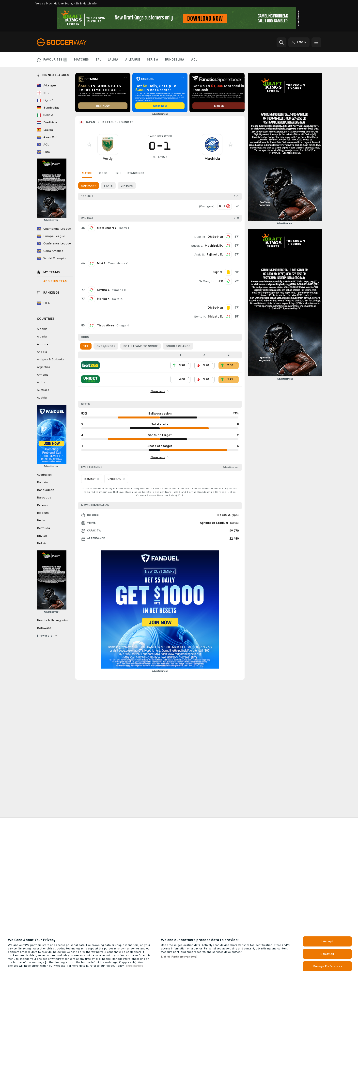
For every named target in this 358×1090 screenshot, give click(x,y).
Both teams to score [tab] (140, 346)
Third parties (134, 965)
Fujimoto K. (215, 254)
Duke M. (199, 237)
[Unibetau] (90, 379)
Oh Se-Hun (215, 237)
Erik (220, 281)
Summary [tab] (88, 185)
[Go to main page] (71, 42)
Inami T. (124, 228)
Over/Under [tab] (105, 346)
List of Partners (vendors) (179, 956)
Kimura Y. (103, 290)
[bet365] (90, 365)
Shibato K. (215, 317)
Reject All (327, 954)
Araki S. (199, 254)
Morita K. (103, 299)
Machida (212, 158)
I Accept (327, 941)
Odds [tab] (103, 173)
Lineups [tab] (127, 185)
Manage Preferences (327, 966)
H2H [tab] (117, 173)
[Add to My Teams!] (89, 144)
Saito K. (117, 299)
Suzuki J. (197, 246)
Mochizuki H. (214, 246)
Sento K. (200, 317)
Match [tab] (87, 173)
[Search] (281, 42)
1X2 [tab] (86, 346)
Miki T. (101, 263)
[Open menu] (316, 42)
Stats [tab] (108, 185)
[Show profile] (107, 144)
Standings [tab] (135, 173)
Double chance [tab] (178, 346)
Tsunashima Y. (118, 263)
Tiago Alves (105, 325)
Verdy (108, 158)
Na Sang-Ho (207, 281)
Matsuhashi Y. (107, 228)
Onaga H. (122, 325)
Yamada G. (119, 290)
